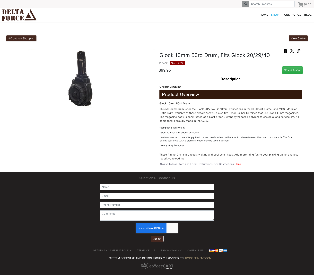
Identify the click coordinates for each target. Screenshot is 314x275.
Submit (157, 238)
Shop (275, 15)
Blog (308, 15)
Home (264, 15)
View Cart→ (298, 38)
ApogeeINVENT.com (197, 258)
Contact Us (292, 15)
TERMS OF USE (146, 250)
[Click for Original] (83, 79)
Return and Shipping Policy (112, 250)
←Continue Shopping (21, 38)
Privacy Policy (171, 250)
